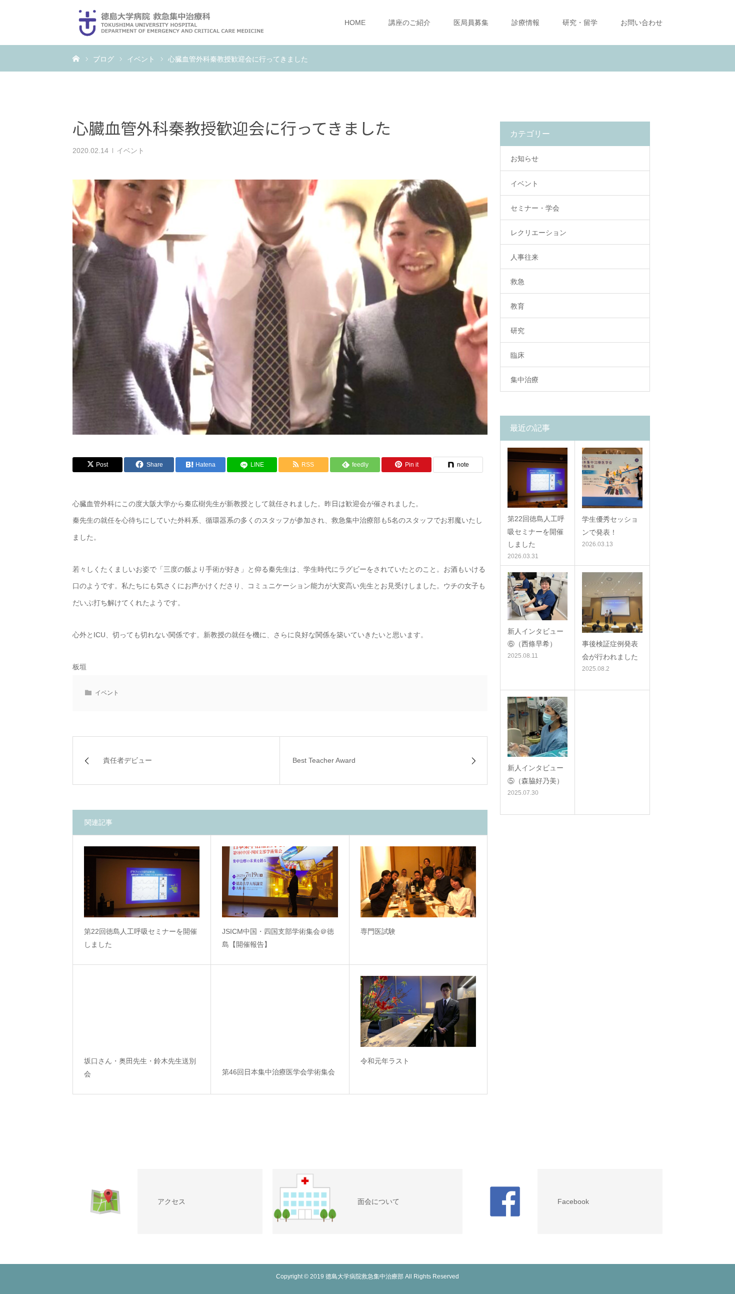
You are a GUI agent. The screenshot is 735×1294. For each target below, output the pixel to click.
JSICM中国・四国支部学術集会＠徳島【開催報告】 (278, 938)
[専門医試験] (418, 881)
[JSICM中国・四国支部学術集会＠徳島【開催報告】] (280, 881)
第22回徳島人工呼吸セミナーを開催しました (140, 938)
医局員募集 (471, 23)
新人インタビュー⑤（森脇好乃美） (536, 774)
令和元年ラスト (385, 1061)
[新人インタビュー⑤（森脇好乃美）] (538, 727)
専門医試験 (378, 931)
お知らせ (524, 159)
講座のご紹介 (409, 23)
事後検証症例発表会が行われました (610, 650)
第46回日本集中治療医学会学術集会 (278, 1072)
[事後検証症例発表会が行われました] (612, 602)
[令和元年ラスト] (418, 1011)
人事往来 (524, 257)
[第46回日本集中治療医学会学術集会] (280, 1017)
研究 (517, 331)
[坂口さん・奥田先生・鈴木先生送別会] (142, 1011)
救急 (517, 282)
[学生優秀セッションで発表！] (612, 478)
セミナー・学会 (535, 208)
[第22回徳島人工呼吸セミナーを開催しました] (142, 881)
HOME (355, 23)
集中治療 (524, 380)
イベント (130, 151)
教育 (517, 306)
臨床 (517, 355)
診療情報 (526, 23)
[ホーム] (76, 58)
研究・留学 (580, 23)
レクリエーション (538, 233)
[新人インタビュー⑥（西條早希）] (538, 596)
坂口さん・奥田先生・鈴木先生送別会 (140, 1067)
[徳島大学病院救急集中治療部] (171, 23)
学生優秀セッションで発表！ (610, 525)
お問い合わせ (641, 23)
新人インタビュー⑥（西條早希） (536, 637)
